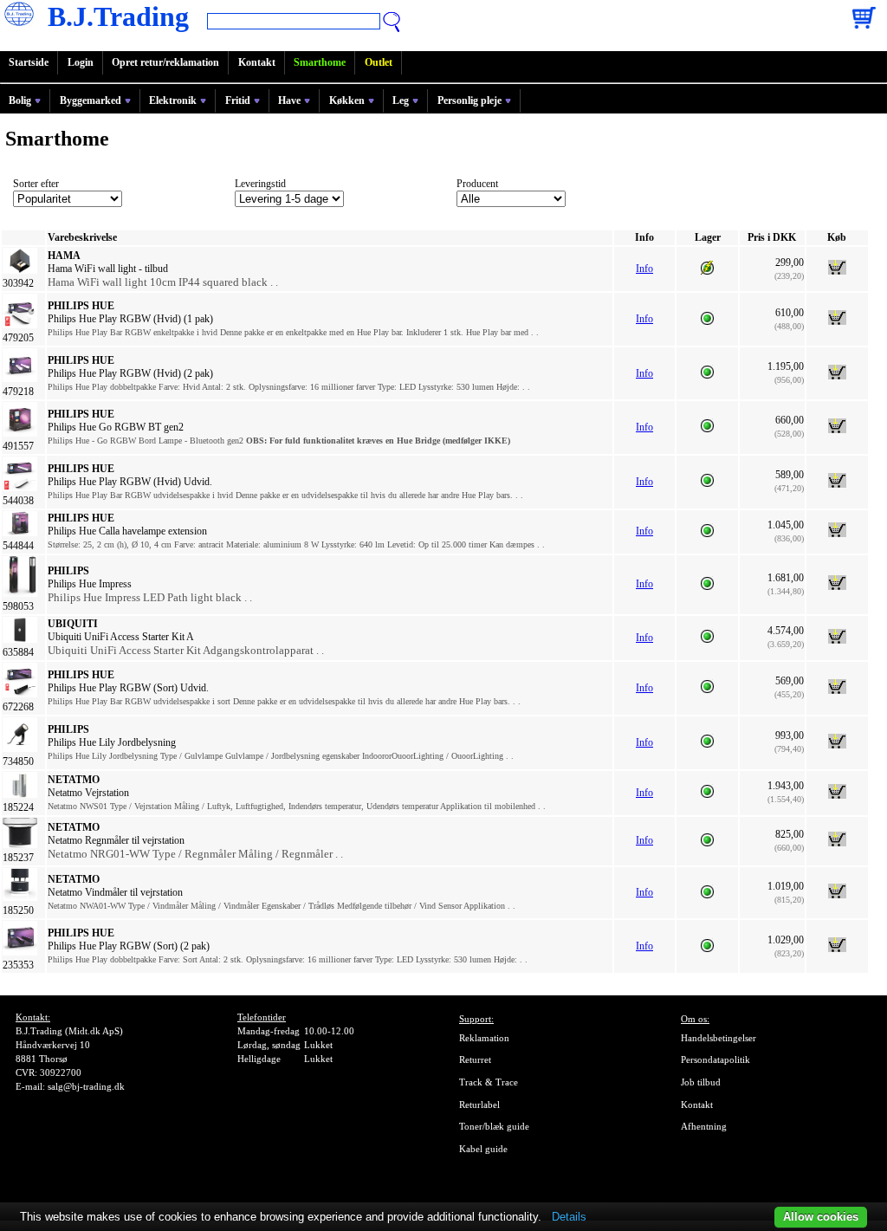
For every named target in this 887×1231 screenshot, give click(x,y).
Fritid (237, 100)
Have (289, 100)
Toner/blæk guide (494, 1126)
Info (644, 268)
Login (81, 62)
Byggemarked (90, 100)
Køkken (347, 100)
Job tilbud (701, 1082)
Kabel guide (483, 1149)
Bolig (20, 100)
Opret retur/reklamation (165, 62)
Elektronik (173, 100)
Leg (400, 100)
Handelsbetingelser (718, 1038)
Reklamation (484, 1038)
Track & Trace (488, 1082)
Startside (29, 62)
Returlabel (479, 1104)
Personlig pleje (469, 100)
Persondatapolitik (715, 1059)
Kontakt (256, 62)
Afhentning (704, 1126)
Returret (475, 1059)
